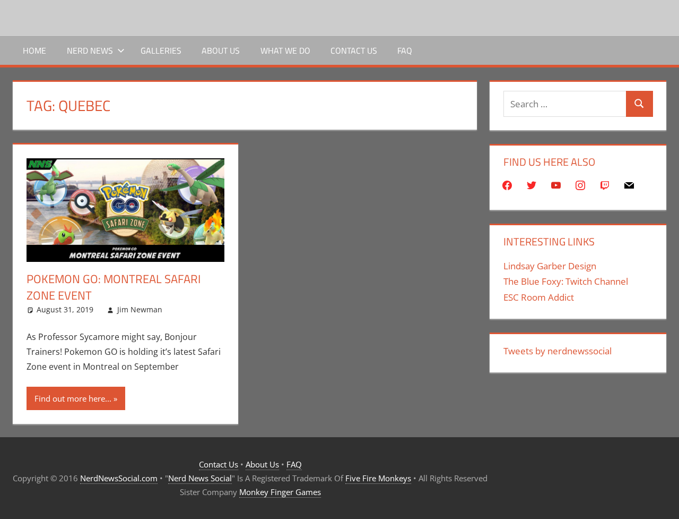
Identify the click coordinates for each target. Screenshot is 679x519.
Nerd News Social (200, 478)
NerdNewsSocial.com (119, 478)
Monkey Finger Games (280, 492)
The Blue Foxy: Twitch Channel (565, 281)
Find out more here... (72, 398)
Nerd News (90, 50)
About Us (221, 50)
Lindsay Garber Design (549, 266)
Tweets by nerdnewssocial (557, 351)
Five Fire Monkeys (378, 478)
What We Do (285, 50)
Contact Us (353, 50)
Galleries (161, 50)
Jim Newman (139, 309)
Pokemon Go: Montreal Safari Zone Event (114, 287)
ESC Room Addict (538, 297)
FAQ (404, 50)
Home (34, 50)
